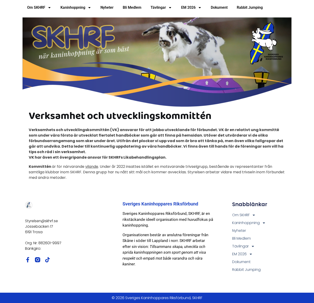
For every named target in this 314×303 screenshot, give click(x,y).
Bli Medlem (132, 7)
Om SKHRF (36, 7)
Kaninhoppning (72, 7)
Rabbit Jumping (250, 7)
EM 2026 (188, 7)
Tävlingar (158, 7)
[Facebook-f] (27, 259)
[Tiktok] (47, 259)
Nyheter (107, 7)
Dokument (219, 7)
